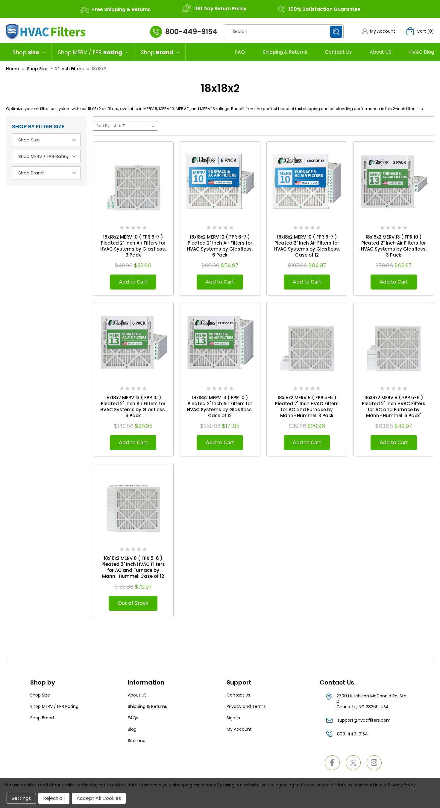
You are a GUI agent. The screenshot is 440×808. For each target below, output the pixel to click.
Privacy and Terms (246, 706)
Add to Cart (133, 282)
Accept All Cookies (99, 798)
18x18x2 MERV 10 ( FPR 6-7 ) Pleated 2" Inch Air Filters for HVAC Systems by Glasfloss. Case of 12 (307, 246)
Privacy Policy (402, 785)
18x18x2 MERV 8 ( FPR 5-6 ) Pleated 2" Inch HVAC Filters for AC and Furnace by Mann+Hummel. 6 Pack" (393, 407)
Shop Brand (42, 718)
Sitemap (136, 741)
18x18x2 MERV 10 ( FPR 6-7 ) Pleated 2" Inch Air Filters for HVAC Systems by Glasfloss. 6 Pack (220, 246)
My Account (239, 729)
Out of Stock (133, 603)
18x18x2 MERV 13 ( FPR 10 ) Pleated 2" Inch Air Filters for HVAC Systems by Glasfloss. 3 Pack (394, 246)
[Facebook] (332, 762)
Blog (132, 729)
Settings (21, 798)
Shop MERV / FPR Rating (54, 706)
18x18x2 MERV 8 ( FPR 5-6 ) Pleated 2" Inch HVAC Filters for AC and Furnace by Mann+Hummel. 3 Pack (307, 407)
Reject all (54, 798)
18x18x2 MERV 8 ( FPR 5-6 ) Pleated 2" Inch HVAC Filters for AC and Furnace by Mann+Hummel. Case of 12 (133, 567)
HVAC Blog (421, 52)
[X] (353, 762)
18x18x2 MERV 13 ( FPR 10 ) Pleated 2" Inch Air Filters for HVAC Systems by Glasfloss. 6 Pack (133, 407)
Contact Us (338, 52)
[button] (378, 31)
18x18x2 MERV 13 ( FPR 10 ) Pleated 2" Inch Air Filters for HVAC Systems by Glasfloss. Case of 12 (220, 407)
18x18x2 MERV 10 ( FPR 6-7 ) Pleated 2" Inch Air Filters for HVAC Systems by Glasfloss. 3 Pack (133, 246)
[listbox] (135, 125)
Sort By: (103, 126)
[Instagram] (374, 762)
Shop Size (40, 695)
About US (380, 52)
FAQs (133, 718)
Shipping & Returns (285, 52)
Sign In (233, 718)
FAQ (240, 52)
